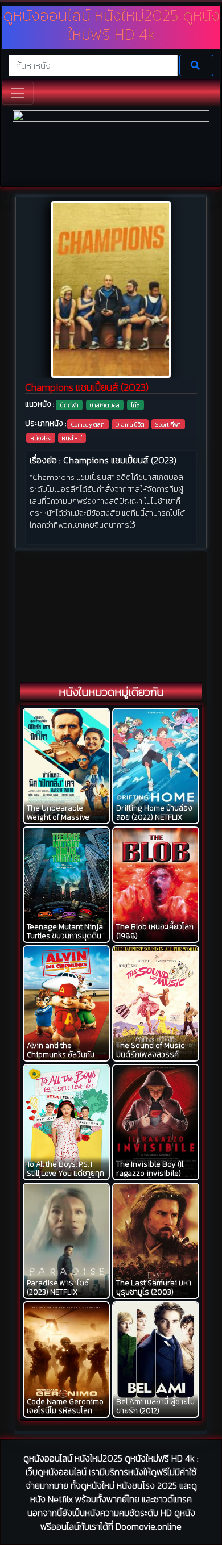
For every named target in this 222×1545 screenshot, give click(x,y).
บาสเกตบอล (104, 405)
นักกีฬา (69, 405)
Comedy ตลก (88, 424)
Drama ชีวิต (130, 424)
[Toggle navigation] (18, 93)
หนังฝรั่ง (40, 437)
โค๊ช (135, 405)
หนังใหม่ (71, 437)
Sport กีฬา (168, 424)
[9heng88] (111, 147)
